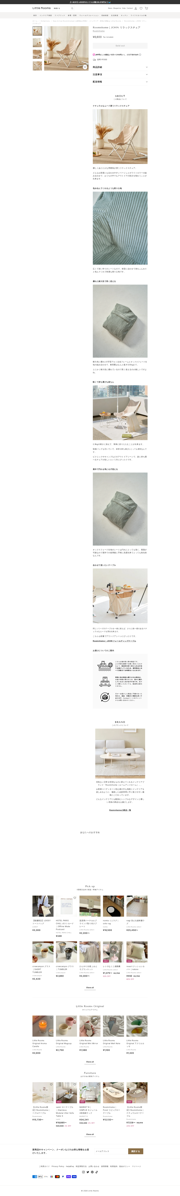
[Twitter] (88, 1172)
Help (124, 8)
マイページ (136, 1166)
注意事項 (97, 74)
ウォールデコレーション (89, 15)
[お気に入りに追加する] (85, 67)
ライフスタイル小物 (139, 15)
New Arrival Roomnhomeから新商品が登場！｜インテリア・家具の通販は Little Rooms (87, 21)
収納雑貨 (105, 15)
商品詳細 (97, 67)
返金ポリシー (124, 1166)
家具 (35, 15)
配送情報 (97, 81)
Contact (130, 8)
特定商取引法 (81, 1166)
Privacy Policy (58, 1166)
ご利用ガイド (44, 1166)
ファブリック (60, 15)
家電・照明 (72, 15)
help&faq (70, 1166)
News (110, 8)
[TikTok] (96, 1172)
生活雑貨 (114, 15)
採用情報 (104, 1166)
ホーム (34, 21)
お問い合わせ (94, 1166)
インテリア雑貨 (46, 15)
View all (90, 987)
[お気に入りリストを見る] (141, 8)
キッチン (124, 15)
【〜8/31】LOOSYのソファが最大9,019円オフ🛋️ (90, 2)
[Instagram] (83, 1172)
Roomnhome (99, 31)
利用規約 (113, 1166)
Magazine (117, 8)
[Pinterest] (92, 1172)
